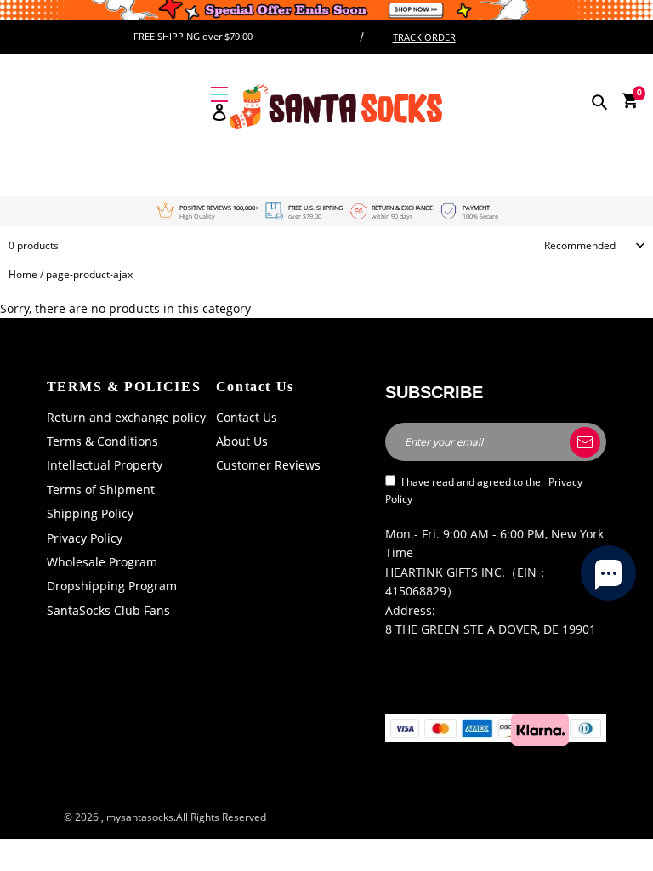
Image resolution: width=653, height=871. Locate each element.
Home (23, 274)
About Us (242, 441)
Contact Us (246, 417)
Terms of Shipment (101, 489)
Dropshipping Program (112, 586)
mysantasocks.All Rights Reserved (186, 817)
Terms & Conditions (102, 441)
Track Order (424, 37)
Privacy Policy (84, 538)
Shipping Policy (90, 513)
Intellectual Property (104, 465)
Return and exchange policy (126, 417)
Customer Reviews (268, 465)
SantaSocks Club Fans (108, 610)
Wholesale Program (102, 562)
